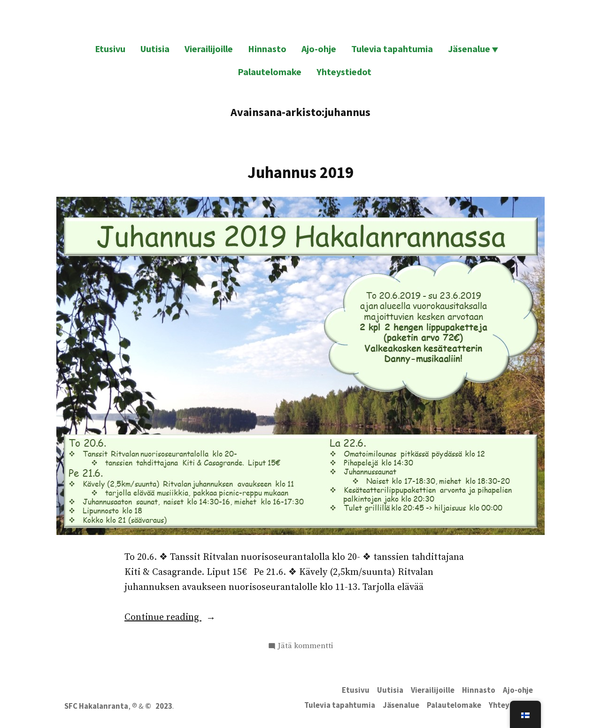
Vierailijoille (209, 48)
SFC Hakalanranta (96, 706)
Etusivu (110, 48)
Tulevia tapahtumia (392, 48)
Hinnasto (267, 48)
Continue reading (185, 618)
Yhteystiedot (343, 71)
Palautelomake (269, 71)
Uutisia (155, 48)
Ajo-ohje (318, 48)
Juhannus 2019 (300, 172)
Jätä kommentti (305, 647)
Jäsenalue (469, 48)
